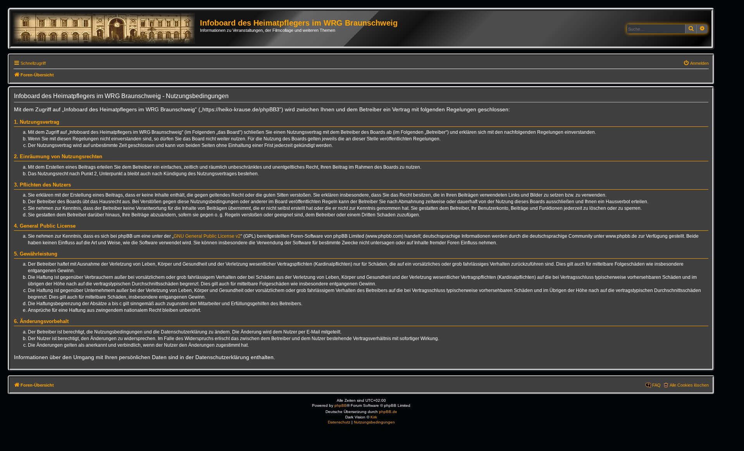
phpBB (340, 405)
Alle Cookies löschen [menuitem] (689, 385)
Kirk (373, 417)
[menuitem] (696, 63)
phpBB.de (388, 412)
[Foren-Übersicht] (106, 29)
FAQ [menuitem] (656, 385)
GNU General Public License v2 (207, 236)
